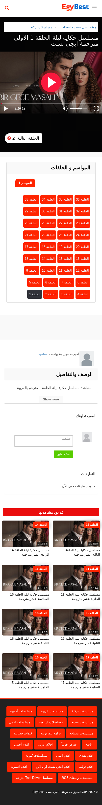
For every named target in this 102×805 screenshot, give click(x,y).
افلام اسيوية (19, 766)
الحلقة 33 (31, 199)
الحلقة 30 (48, 211)
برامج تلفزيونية (51, 733)
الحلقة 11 (65, 270)
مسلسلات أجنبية (21, 711)
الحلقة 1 (34, 294)
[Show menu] (94, 7)
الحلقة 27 (65, 223)
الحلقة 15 (65, 259)
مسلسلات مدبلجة (81, 733)
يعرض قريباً (69, 744)
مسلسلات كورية (37, 755)
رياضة (89, 744)
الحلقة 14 (48, 259)
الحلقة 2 (50, 294)
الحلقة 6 (50, 282)
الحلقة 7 (67, 282)
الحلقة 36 (82, 199)
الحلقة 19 (65, 247)
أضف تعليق (63, 454)
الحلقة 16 (82, 259)
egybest (43, 354)
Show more (51, 399)
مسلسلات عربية (52, 711)
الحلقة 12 (82, 270)
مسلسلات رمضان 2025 (77, 778)
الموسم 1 (25, 183)
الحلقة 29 (31, 211)
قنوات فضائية (23, 733)
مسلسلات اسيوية (51, 722)
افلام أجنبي (21, 744)
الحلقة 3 (67, 294)
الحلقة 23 (65, 235)
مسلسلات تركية (41, 27)
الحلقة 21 (31, 235)
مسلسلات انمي (19, 722)
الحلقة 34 (48, 199)
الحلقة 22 (48, 235)
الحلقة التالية (25, 138)
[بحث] (7, 7)
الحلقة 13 (31, 259)
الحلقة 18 (48, 247)
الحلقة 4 (83, 294)
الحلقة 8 (83, 282)
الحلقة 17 (31, 247)
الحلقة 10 (48, 270)
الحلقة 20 (82, 247)
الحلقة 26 (48, 223)
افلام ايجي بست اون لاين (53, 766)
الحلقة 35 (65, 199)
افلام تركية (86, 766)
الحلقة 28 (82, 223)
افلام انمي (63, 755)
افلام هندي (86, 755)
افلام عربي (45, 744)
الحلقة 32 (82, 211)
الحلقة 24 (82, 235)
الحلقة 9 (31, 270)
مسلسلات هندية (82, 722)
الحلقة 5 (34, 282)
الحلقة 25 (31, 223)
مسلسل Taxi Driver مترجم (34, 778)
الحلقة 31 (65, 211)
